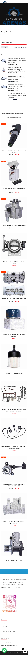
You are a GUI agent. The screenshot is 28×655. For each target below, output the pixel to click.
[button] (4, 650)
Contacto (6, 629)
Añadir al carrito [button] (14, 192)
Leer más (14, 154)
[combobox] (14, 35)
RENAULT (16, 14)
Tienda (5, 626)
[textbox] (14, 36)
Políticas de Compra (9, 631)
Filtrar (4, 47)
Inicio (6, 14)
